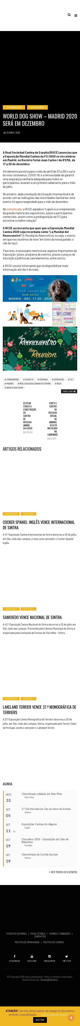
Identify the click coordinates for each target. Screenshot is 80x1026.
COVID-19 (29, 379)
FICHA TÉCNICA (38, 933)
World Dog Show (15, 387)
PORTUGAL (28, 513)
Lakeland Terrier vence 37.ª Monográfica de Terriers (39, 709)
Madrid (10, 383)
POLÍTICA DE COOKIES (54, 942)
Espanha (43, 379)
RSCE (59, 383)
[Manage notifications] (71, 1018)
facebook (14, 961)
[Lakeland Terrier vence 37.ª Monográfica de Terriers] (40, 666)
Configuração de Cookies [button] (54, 1014)
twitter (67, 961)
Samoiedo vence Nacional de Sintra (32, 617)
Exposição (59, 379)
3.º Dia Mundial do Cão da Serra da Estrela (46, 809)
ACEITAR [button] (40, 1019)
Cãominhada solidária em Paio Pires (42, 794)
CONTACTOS (40, 936)
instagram (49, 961)
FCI (71, 379)
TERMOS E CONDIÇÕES (60, 933)
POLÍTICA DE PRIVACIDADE (27, 942)
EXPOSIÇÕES (37, 107)
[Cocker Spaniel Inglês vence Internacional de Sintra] (40, 482)
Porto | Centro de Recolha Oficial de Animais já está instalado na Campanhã (52, 421)
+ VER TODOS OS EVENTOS (63, 872)
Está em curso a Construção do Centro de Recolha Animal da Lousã (28, 418)
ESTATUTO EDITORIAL (17, 933)
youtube (32, 961)
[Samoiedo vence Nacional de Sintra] (40, 577)
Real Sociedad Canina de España (35, 383)
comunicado (14, 209)
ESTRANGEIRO (14, 107)
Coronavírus (13, 379)
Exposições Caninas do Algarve (39, 824)
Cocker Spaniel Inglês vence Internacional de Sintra (39, 524)
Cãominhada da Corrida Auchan (40, 854)
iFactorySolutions (48, 979)
